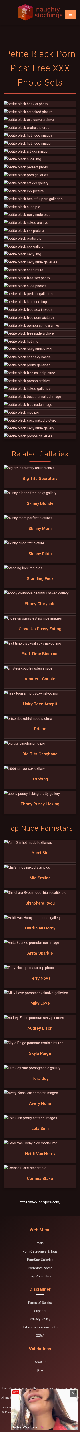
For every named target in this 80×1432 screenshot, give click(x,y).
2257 (40, 1336)
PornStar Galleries (40, 1260)
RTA (40, 1370)
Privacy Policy (40, 1319)
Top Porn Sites (40, 1276)
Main (40, 1243)
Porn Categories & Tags (40, 1251)
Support (40, 1311)
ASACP (40, 1362)
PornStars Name (40, 1268)
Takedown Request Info (40, 1327)
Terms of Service (40, 1303)
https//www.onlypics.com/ (40, 1202)
